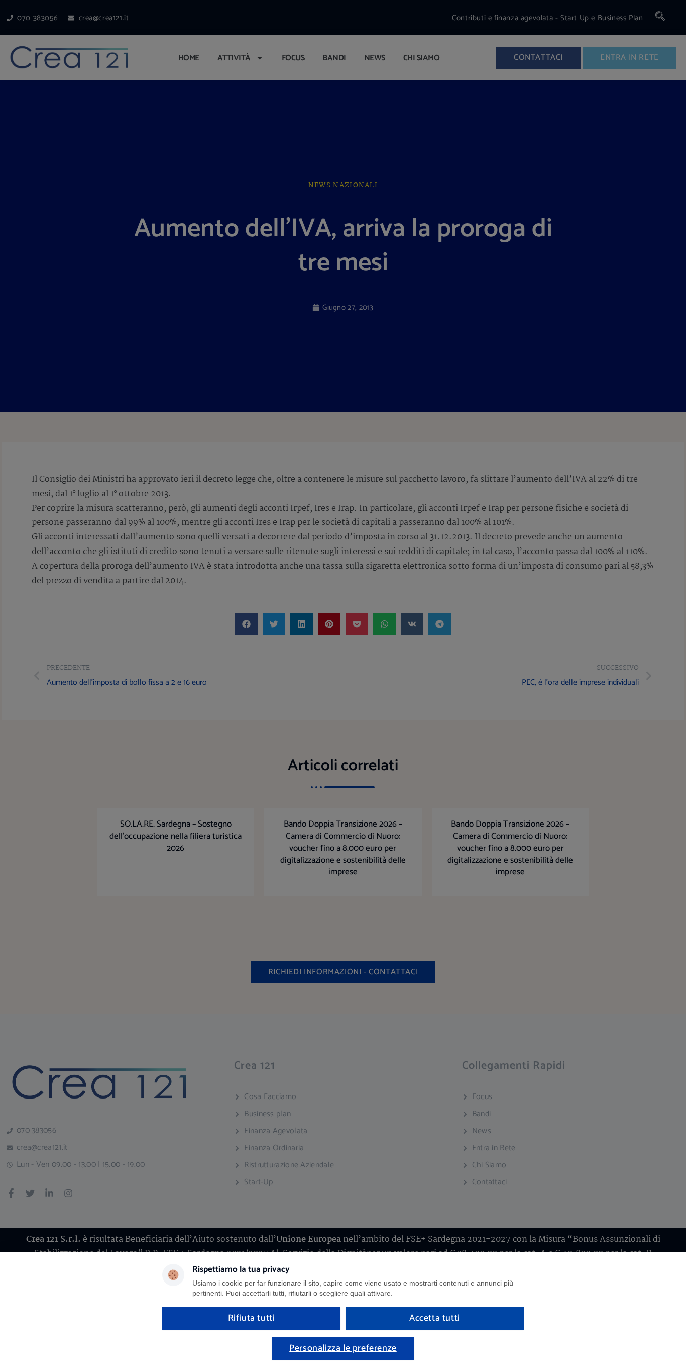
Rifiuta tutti (251, 1318)
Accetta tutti (434, 1318)
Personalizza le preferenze (343, 1348)
